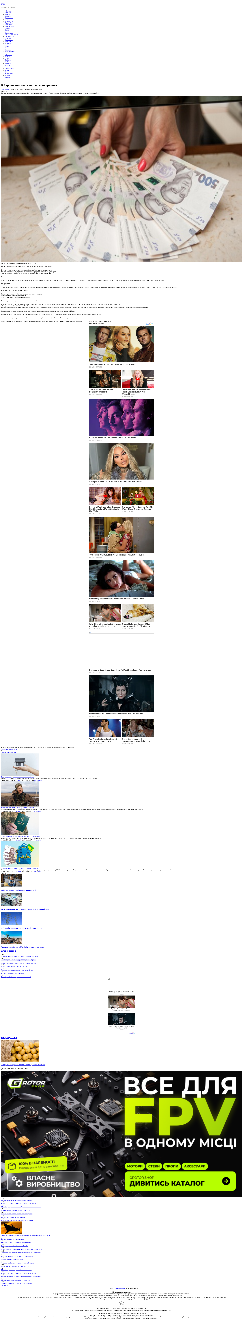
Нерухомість (9, 23)
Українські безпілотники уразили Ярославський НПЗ (25, 1235)
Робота (7, 70)
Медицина (8, 41)
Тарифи (7, 28)
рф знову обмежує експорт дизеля (12, 1259)
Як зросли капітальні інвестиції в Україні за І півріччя (18, 1203)
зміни (15, 749)
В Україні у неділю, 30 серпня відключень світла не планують (21, 1207)
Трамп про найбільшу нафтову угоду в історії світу (17, 970)
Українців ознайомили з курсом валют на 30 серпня (17, 1263)
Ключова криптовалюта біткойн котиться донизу (16, 1214)
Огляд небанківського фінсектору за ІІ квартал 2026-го (18, 963)
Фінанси (7, 14)
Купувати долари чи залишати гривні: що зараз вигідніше (25, 909)
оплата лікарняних (7, 749)
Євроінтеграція (9, 36)
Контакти (8, 50)
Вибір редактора (9, 1037)
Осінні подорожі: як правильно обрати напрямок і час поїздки (21, 1253)
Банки (7, 19)
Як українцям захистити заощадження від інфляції (17, 1256)
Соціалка (7, 77)
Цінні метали (9, 18)
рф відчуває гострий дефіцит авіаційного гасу (16, 1266)
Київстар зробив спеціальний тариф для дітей (20, 890)
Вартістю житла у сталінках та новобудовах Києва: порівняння (21, 1249)
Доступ (7, 46)
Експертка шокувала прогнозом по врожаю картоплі (23, 1065)
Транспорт (8, 43)
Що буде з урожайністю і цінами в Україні (14, 1246)
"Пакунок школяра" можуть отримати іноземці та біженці (19, 868)
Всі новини (8, 11)
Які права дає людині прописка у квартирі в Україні (17, 777)
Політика (8, 16)
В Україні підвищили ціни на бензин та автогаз (16, 1200)
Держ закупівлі (9, 26)
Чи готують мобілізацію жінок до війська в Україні (17, 807)
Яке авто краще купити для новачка (12, 973)
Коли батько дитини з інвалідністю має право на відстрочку (20, 836)
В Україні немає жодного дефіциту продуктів (15, 1210)
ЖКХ (6, 45)
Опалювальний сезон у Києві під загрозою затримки (22, 947)
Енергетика (8, 24)
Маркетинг (8, 38)
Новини (7, 75)
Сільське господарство (12, 35)
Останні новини (8, 951)
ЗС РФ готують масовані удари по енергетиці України (18, 960)
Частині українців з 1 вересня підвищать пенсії (16, 977)
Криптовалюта (9, 33)
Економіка (8, 12)
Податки (7, 65)
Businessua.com (119, 1288)
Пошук (7, 30)
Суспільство (9, 40)
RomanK (18, 780)
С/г (6, 72)
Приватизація (9, 21)
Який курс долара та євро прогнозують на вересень (17, 1220)
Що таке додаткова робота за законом (13, 1217)
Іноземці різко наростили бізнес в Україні (14, 966)
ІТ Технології (9, 73)
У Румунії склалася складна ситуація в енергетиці (21, 928)
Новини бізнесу (10, 51)
